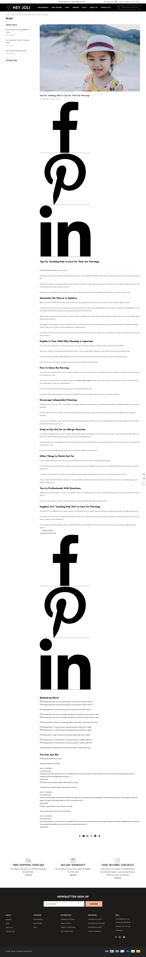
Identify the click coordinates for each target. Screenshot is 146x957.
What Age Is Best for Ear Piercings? (50, 764)
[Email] (84, 836)
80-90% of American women (48, 270)
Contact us (128, 525)
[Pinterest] (99, 836)
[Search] (120, 7)
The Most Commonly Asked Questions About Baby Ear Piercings (58, 787)
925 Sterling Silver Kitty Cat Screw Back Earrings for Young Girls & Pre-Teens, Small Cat (65, 710)
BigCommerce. (27, 951)
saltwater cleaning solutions (84, 381)
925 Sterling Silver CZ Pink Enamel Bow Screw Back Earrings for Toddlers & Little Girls (65, 748)
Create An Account (130, 2)
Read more (44, 779)
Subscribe (94, 904)
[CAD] (138, 2)
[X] (91, 836)
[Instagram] (120, 937)
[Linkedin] (95, 836)
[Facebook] (80, 836)
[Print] (87, 836)
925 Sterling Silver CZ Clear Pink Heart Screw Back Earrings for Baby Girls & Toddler (65, 735)
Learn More (28, 875)
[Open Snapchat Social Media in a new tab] (124, 937)
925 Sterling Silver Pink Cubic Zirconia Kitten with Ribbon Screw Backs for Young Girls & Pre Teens (68, 722)
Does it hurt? (130, 308)
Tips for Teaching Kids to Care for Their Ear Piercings (55, 811)
